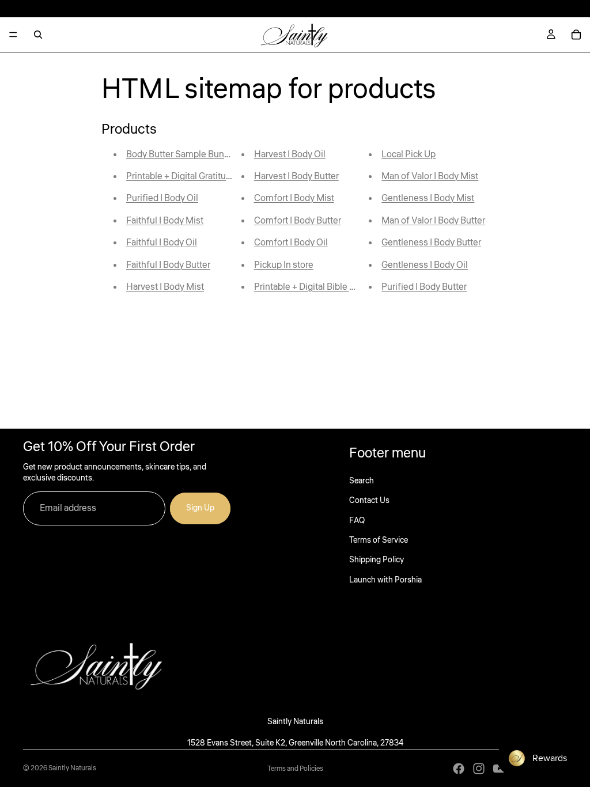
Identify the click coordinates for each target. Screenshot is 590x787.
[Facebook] (459, 768)
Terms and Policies (295, 769)
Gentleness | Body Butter (431, 242)
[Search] (38, 34)
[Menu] (13, 34)
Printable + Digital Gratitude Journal (197, 176)
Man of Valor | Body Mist (429, 176)
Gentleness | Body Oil (424, 265)
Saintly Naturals (72, 768)
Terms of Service (378, 540)
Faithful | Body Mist (164, 220)
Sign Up (200, 508)
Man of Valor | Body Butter (433, 220)
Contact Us (369, 500)
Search (361, 481)
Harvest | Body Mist (165, 287)
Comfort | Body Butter (297, 220)
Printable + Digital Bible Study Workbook (335, 287)
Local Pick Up (408, 154)
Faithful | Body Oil (161, 242)
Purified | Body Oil (162, 198)
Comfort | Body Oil (291, 242)
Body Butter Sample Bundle (181, 154)
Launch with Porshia (385, 580)
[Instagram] (479, 768)
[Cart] (576, 34)
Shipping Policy (376, 560)
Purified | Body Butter (424, 287)
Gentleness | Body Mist (427, 198)
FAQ (357, 521)
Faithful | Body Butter (168, 265)
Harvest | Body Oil (290, 154)
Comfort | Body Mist (294, 198)
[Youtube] (499, 768)
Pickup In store (283, 265)
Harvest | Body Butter (296, 176)
